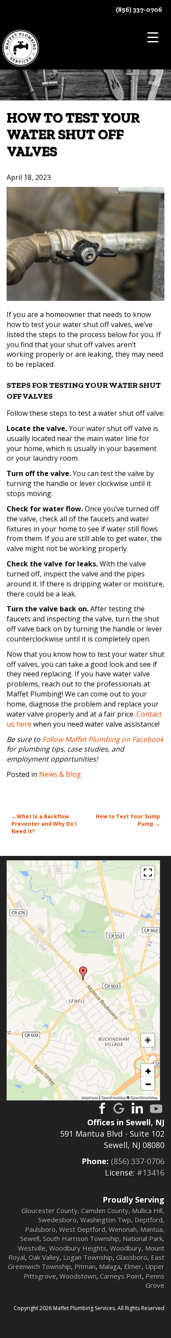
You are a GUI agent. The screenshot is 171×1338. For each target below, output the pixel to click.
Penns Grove (155, 1281)
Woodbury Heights (78, 1248)
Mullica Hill (147, 1210)
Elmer (133, 1266)
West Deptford (82, 1229)
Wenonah (123, 1229)
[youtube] (156, 1108)
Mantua (151, 1229)
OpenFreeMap (113, 1097)
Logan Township (88, 1257)
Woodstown (78, 1276)
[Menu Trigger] (153, 37)
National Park (143, 1238)
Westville (32, 1248)
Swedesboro (57, 1219)
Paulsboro (40, 1229)
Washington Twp (105, 1219)
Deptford (149, 1219)
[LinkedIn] (137, 1108)
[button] (83, 973)
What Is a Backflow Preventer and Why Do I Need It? (44, 824)
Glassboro (131, 1257)
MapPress (89, 1097)
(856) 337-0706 (139, 10)
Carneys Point (121, 1276)
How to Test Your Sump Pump (128, 820)
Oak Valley (44, 1257)
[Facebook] (101, 1108)
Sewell (29, 1238)
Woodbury (126, 1248)
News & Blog (60, 774)
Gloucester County (49, 1210)
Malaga (110, 1266)
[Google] (119, 1108)
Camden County (104, 1210)
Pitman (85, 1266)
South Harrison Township (81, 1238)
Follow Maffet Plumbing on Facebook (103, 739)
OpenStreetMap (143, 1097)
